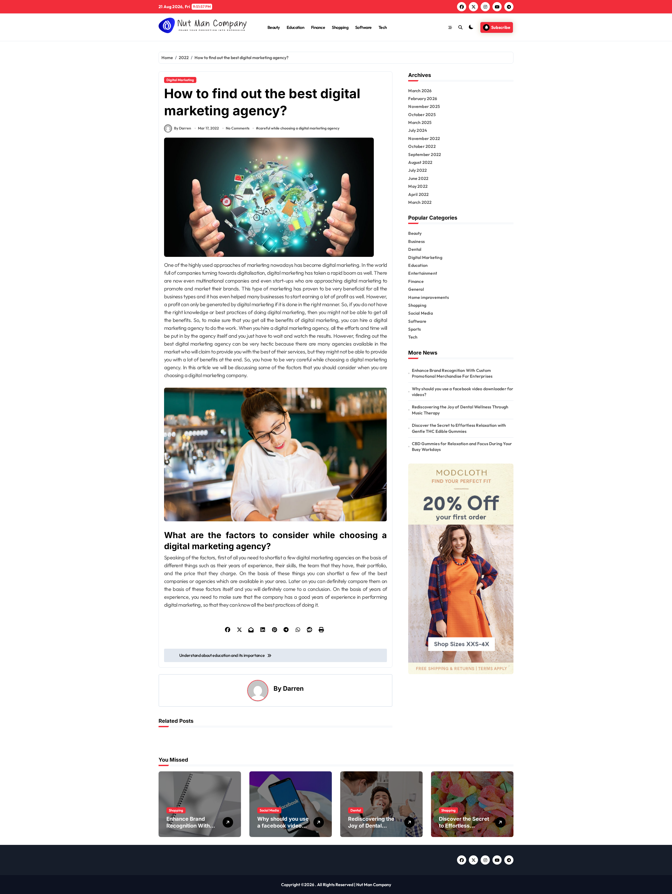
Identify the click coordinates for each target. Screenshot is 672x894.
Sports (414, 329)
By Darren (182, 128)
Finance (318, 27)
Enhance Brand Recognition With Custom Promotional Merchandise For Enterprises (452, 373)
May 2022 (418, 186)
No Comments (237, 128)
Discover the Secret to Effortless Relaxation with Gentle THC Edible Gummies (459, 428)
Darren (293, 688)
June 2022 (418, 178)
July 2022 (417, 170)
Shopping (340, 27)
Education (295, 27)
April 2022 (418, 194)
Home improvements (428, 297)
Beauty (273, 27)
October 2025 (421, 114)
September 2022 (424, 154)
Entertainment (422, 273)
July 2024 (417, 130)
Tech (383, 27)
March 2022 (420, 202)
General (416, 289)
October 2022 (421, 146)
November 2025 (424, 106)
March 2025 (420, 122)
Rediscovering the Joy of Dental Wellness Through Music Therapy (460, 409)
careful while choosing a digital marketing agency (298, 128)
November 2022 (424, 138)
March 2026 (420, 90)
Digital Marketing (180, 80)
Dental (414, 249)
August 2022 (420, 162)
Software (363, 27)
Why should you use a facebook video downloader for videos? (462, 391)
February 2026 (422, 98)
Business (416, 241)
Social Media (420, 313)
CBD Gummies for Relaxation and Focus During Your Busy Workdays (462, 446)
